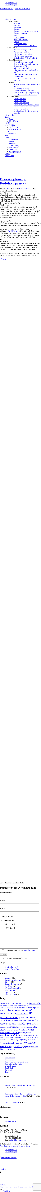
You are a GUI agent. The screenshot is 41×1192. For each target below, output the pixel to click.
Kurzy (25, 1023)
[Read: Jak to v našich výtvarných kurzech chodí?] (7, 1083)
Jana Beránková (6, 1146)
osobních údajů (29, 950)
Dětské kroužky (5, 1003)
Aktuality (8, 978)
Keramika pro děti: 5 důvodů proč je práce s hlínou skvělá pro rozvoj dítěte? (20, 1095)
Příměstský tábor (24, 1033)
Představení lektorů (9, 1032)
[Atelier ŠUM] (20, 466)
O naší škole (9, 1068)
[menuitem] (23, 66)
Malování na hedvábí (23, 1027)
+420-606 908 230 (6, 9)
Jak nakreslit (35, 1003)
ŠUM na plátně (10, 990)
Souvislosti (8, 986)
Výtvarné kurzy (10, 994)
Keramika (25, 1017)
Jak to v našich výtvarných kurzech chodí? (20, 1085)
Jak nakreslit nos (8, 1008)
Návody (7, 982)
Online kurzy (23, 1030)
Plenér (30, 1029)
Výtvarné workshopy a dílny (18, 1044)
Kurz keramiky (20, 1020)
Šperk (14, 1049)
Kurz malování (10, 1058)
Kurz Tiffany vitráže (15, 1024)
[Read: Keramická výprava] (7, 1100)
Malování (11, 1027)
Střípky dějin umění (12, 988)
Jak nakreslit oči (19, 1008)
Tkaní (29, 1037)
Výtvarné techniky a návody (11, 1043)
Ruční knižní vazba (13, 1035)
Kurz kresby (31, 1020)
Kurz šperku (34, 1024)
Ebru (13, 1003)
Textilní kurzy (24, 1037)
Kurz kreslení (9, 1060)
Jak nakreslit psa (31, 1008)
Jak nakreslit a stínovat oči (8, 1006)
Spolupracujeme (10, 1121)
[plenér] (20, 595)
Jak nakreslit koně (23, 1006)
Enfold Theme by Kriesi (21, 1146)
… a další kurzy (10, 1066)
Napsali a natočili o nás (13, 980)
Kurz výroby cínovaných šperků (16, 1062)
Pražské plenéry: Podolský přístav (13, 181)
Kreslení (9, 1020)
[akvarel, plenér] (20, 659)
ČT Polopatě (8, 1049)
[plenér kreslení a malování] (20, 862)
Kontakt (7, 1072)
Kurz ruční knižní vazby (13, 1064)
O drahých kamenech (12, 984)
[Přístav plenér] (20, 788)
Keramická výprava (12, 1102)
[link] (13, 231)
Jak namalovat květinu (22, 1014)
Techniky (8, 992)
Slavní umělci (15, 1037)
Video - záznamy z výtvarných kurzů (19, 1039)
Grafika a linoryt (21, 1003)
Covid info (8, 1070)
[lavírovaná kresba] (20, 317)
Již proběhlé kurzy (16, 1015)
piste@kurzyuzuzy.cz (22, 9)
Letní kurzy (3, 1027)
